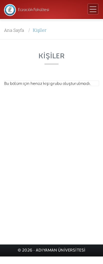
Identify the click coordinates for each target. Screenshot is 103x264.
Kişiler (39, 30)
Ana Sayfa (14, 30)
